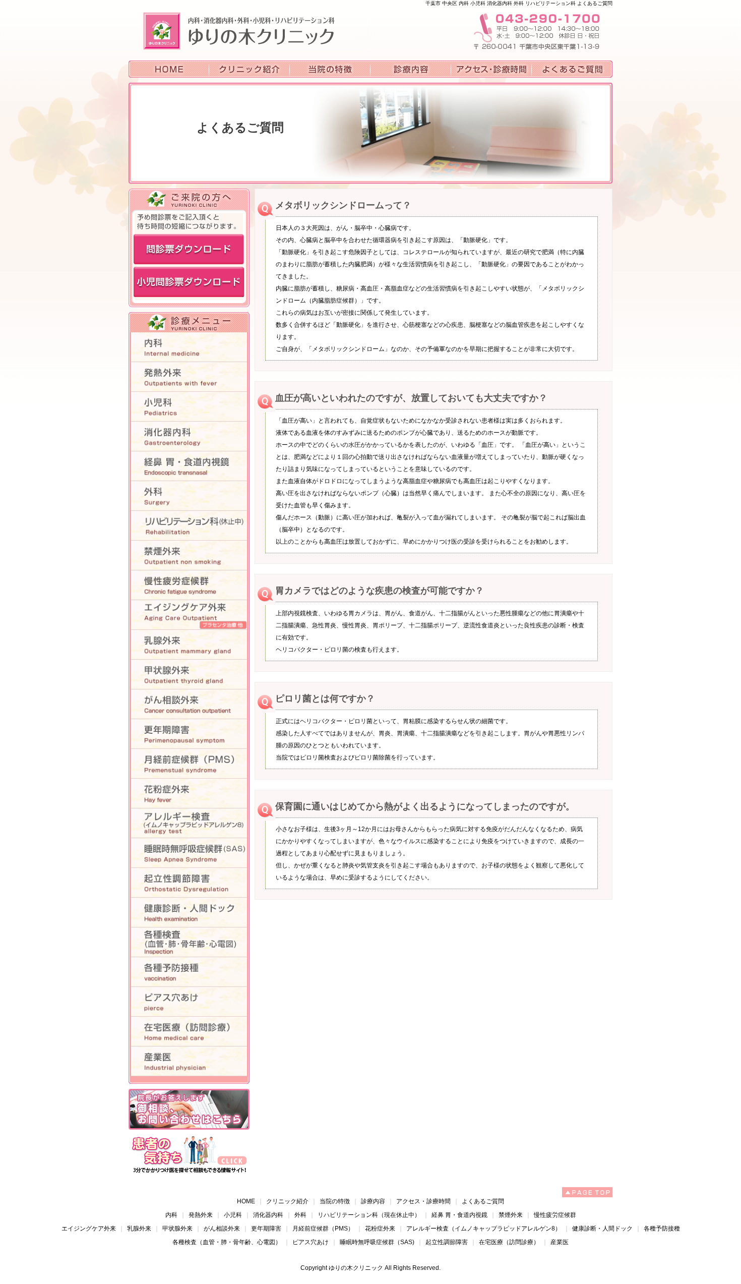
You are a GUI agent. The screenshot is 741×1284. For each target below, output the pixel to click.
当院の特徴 (335, 1201)
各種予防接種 (662, 1228)
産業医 (559, 1242)
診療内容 (373, 1201)
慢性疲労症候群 (555, 1214)
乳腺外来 (139, 1228)
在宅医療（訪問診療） (509, 1242)
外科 (300, 1214)
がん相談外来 (222, 1228)
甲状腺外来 (177, 1228)
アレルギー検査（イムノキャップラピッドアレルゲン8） (483, 1228)
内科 (171, 1214)
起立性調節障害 (446, 1242)
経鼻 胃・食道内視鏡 (459, 1214)
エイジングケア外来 (88, 1228)
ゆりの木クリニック (356, 1267)
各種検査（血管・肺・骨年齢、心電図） (226, 1242)
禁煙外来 (511, 1214)
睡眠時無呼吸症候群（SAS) (377, 1242)
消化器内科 (268, 1214)
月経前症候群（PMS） (323, 1228)
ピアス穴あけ (310, 1242)
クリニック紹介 (287, 1201)
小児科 (233, 1214)
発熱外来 (201, 1214)
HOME (246, 1201)
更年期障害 (266, 1228)
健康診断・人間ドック (602, 1228)
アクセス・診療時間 (423, 1201)
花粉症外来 (380, 1228)
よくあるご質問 (483, 1201)
